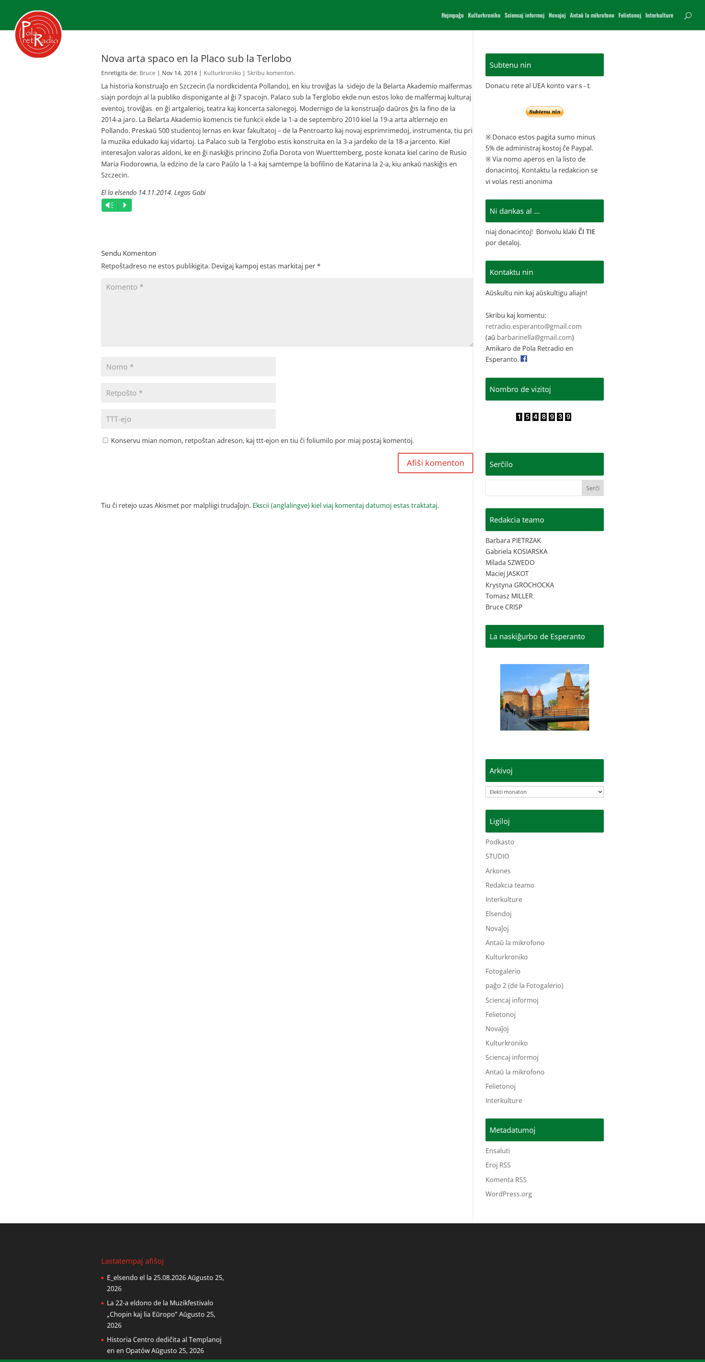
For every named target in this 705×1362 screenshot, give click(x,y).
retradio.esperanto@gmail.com (534, 326)
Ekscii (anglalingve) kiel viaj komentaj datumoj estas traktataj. (346, 505)
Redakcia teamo (510, 885)
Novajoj (557, 15)
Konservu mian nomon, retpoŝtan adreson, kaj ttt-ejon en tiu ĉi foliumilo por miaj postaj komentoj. (262, 440)
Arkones (498, 870)
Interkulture (659, 15)
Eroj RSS (498, 1164)
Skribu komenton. (271, 73)
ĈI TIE (586, 231)
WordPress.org (509, 1193)
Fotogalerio (503, 971)
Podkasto (500, 841)
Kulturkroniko (484, 15)
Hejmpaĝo (452, 15)
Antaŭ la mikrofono (592, 15)
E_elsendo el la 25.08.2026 (146, 1277)
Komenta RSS (506, 1179)
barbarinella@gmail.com (534, 337)
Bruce (147, 73)
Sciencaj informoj (525, 15)
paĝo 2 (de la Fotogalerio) (524, 985)
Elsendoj (499, 913)
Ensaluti (498, 1150)
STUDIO (497, 856)
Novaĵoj (497, 928)
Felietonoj (630, 15)
